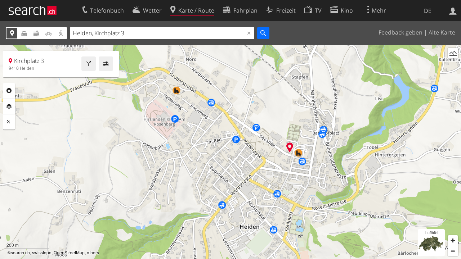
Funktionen (9, 122)
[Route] (88, 63)
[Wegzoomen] (453, 251)
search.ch (20, 252)
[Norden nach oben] (453, 66)
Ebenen (9, 106)
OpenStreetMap (69, 252)
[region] (230, 152)
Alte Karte (442, 32)
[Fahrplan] (106, 63)
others (93, 252)
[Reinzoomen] (453, 240)
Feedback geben (400, 32)
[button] (289, 147)
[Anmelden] (453, 10)
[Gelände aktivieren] (453, 53)
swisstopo (42, 252)
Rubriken (9, 90)
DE (427, 11)
